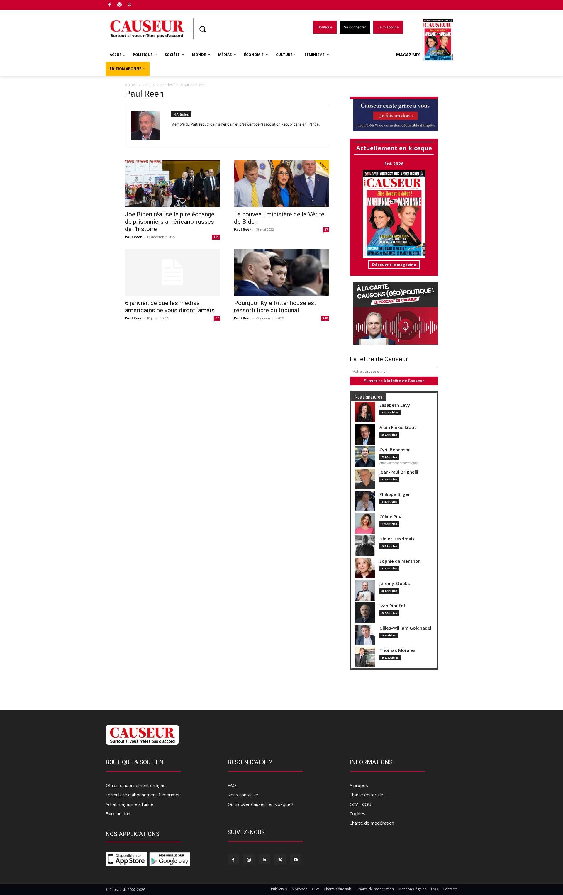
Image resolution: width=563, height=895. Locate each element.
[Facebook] (110, 5)
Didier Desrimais (397, 539)
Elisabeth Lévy (394, 405)
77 (217, 318)
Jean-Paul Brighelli (398, 472)
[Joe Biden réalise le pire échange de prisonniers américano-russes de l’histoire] (172, 183)
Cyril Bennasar (394, 449)
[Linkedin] (264, 859)
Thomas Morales (397, 650)
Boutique (144, 3)
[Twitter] (129, 5)
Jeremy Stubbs (394, 583)
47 (326, 230)
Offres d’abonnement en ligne (136, 785)
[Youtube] (295, 859)
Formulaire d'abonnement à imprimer (143, 795)
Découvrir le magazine (394, 264)
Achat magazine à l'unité (130, 804)
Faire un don (118, 813)
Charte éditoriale (366, 795)
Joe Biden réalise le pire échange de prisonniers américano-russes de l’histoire (169, 222)
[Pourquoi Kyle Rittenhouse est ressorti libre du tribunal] (281, 272)
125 (216, 237)
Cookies (357, 813)
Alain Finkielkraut (397, 427)
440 (325, 318)
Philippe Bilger (394, 494)
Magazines (408, 54)
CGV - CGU (360, 804)
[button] (202, 29)
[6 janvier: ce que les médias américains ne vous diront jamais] (172, 272)
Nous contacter (243, 795)
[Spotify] (120, 5)
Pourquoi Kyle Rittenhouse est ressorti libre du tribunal (275, 306)
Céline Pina (391, 516)
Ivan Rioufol (392, 605)
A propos (359, 785)
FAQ (232, 785)
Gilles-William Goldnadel (405, 628)
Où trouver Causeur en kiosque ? (261, 804)
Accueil (131, 84)
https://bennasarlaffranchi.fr (398, 463)
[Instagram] (249, 859)
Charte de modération (372, 823)
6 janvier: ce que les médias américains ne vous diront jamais (170, 306)
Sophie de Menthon (400, 561)
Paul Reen (134, 237)
